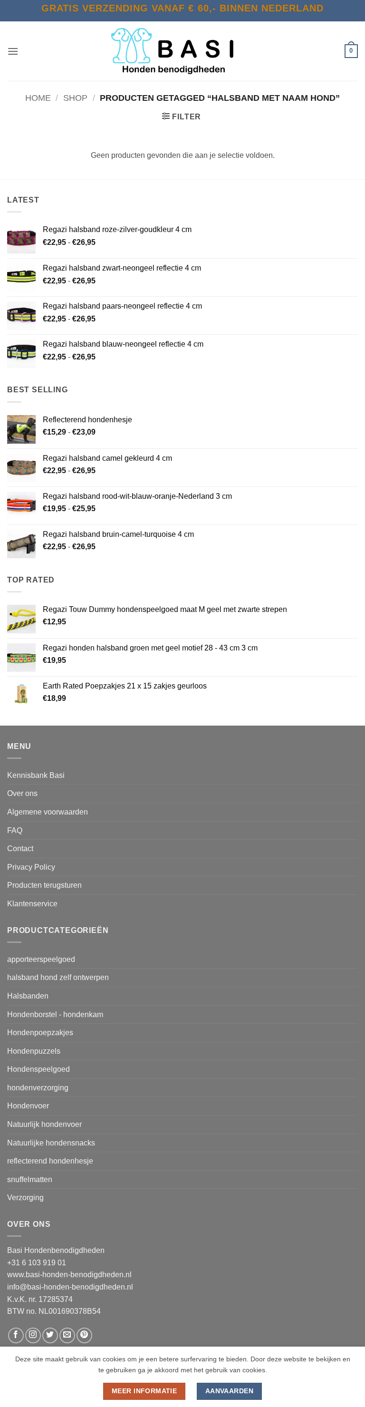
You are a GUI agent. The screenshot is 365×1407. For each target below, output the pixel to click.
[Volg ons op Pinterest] (84, 1335)
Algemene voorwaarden (47, 812)
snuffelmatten (29, 1179)
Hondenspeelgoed (38, 1069)
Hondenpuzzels (33, 1051)
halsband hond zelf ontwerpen (58, 977)
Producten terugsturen (44, 885)
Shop (75, 98)
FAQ (14, 830)
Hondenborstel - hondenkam (55, 1014)
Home (38, 98)
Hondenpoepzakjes (40, 1033)
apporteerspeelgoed (41, 959)
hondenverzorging (37, 1088)
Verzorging (25, 1198)
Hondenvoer (28, 1106)
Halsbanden (27, 996)
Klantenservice (32, 904)
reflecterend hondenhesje (50, 1161)
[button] (13, 51)
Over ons (22, 793)
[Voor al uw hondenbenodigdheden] (182, 51)
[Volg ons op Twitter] (50, 1335)
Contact (20, 848)
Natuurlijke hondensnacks (51, 1143)
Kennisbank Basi (36, 775)
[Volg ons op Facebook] (16, 1335)
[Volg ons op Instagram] (33, 1335)
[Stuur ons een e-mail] (67, 1335)
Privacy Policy (31, 867)
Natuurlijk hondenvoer (44, 1124)
